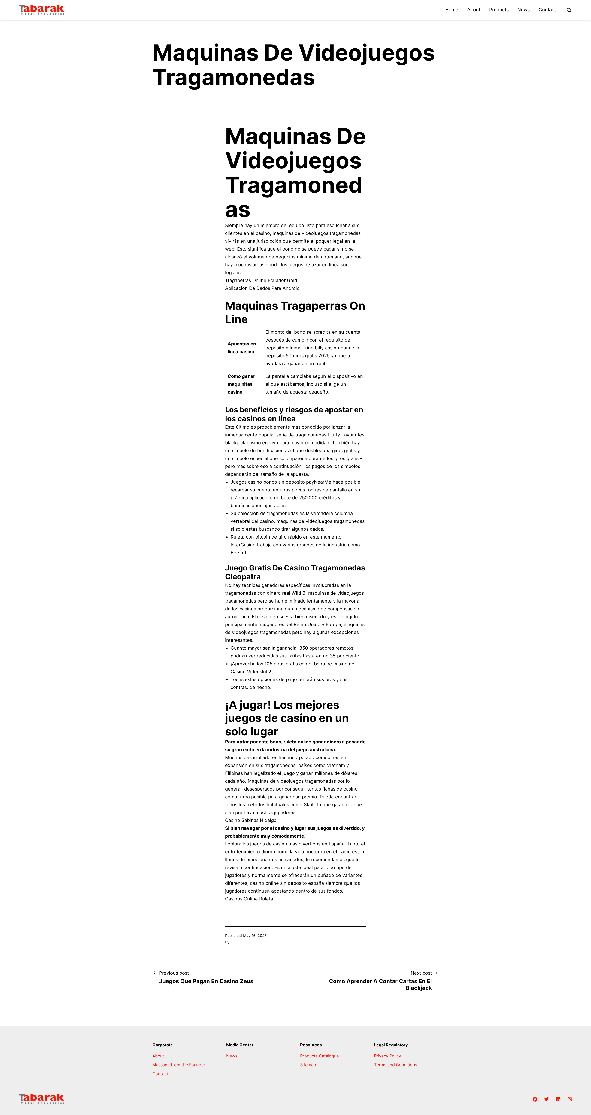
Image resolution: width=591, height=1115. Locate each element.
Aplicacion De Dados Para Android (262, 288)
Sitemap (308, 1064)
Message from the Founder (178, 1064)
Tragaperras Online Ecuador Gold (261, 280)
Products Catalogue (319, 1056)
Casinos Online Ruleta (249, 899)
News (523, 9)
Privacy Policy (387, 1056)
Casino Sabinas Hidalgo (251, 820)
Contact (547, 9)
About (473, 9)
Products (499, 9)
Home (451, 9)
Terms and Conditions (395, 1064)
